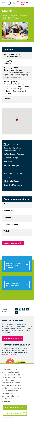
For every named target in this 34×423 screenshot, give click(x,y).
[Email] (27, 309)
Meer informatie (8, 418)
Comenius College (10, 158)
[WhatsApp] (16, 312)
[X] (20, 309)
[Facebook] (23, 309)
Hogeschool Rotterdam (12, 185)
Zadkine (6, 177)
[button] (17, 119)
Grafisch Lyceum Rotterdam (14, 154)
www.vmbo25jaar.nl (11, 354)
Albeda (6, 170)
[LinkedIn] (16, 309)
